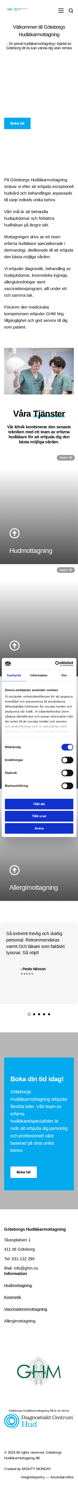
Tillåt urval (39, 816)
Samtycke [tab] (14, 675)
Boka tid (17, 123)
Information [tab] (38, 675)
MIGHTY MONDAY (36, 1469)
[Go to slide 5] (49, 1014)
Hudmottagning (18, 1285)
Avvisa (39, 828)
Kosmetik (12, 1297)
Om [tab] (64, 675)
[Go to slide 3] (39, 1014)
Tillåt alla (39, 804)
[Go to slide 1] (29, 1014)
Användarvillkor (62, 1477)
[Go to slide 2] (34, 1014)
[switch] (67, 760)
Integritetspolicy (33, 1477)
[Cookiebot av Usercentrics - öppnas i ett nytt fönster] (55, 663)
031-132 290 (23, 1259)
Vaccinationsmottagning (25, 1309)
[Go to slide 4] (44, 1014)
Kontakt (22, 138)
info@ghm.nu (26, 1268)
